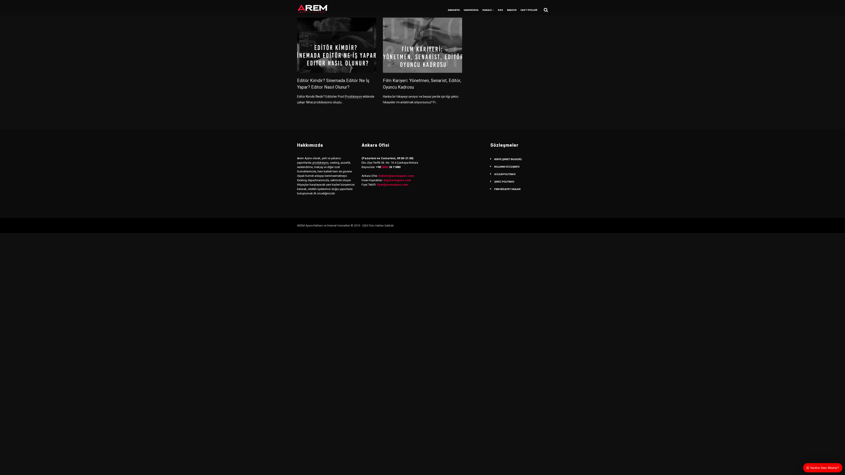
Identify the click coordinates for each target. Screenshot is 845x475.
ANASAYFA (454, 10)
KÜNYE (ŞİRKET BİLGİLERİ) (508, 159)
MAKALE (487, 10)
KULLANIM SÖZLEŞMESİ (507, 167)
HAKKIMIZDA (471, 10)
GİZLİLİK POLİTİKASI (505, 174)
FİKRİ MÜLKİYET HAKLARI (507, 189)
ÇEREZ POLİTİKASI (504, 182)
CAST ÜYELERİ (528, 10)
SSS (500, 10)
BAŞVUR (511, 10)
